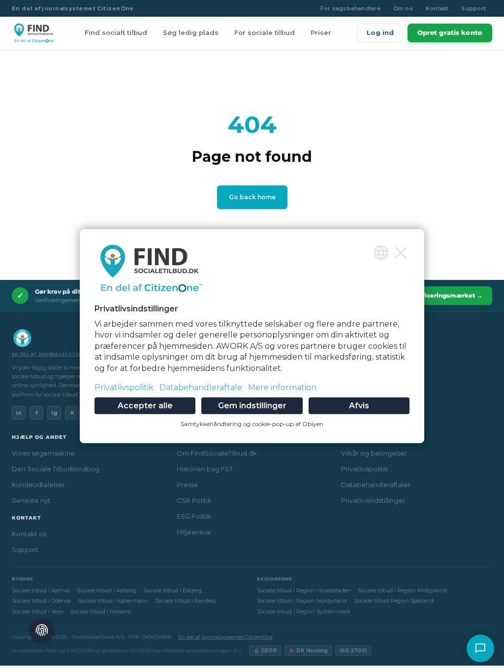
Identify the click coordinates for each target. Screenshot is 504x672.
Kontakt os (29, 534)
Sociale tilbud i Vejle (37, 611)
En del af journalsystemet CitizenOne (73, 8)
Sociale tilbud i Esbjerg (172, 590)
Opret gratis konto (449, 32)
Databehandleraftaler (375, 485)
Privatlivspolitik (364, 469)
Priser (321, 32)
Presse (187, 485)
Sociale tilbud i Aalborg (106, 590)
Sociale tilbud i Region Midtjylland (402, 590)
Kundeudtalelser (38, 485)
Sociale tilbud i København (113, 600)
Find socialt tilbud (116, 32)
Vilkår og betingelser (374, 453)
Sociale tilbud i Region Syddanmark (303, 611)
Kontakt (437, 8)
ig (54, 412)
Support (473, 8)
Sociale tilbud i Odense (41, 600)
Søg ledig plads (191, 32)
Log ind (380, 32)
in (19, 412)
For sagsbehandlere (350, 8)
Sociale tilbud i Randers (185, 600)
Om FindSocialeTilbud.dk (217, 453)
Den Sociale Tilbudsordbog (55, 469)
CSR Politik (194, 500)
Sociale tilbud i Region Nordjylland (302, 600)
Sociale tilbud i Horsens (100, 611)
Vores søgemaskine (43, 453)
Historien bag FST (205, 469)
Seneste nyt (31, 500)
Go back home (252, 197)
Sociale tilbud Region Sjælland (394, 600)
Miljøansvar (194, 532)
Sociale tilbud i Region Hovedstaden (304, 590)
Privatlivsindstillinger (373, 500)
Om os (403, 8)
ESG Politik (194, 516)
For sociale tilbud (264, 32)
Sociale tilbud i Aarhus (41, 590)
